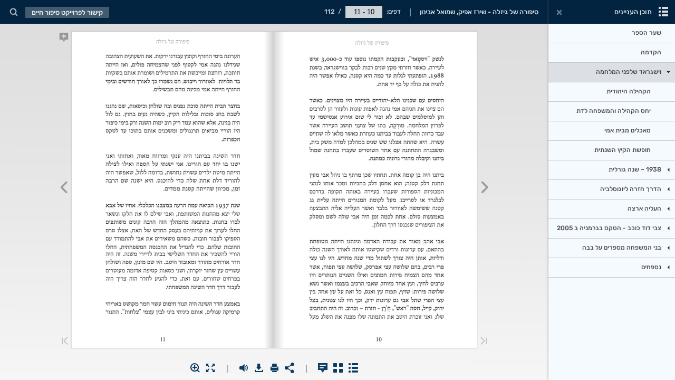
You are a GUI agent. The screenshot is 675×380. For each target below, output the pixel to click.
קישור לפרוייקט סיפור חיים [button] (67, 12)
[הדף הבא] (63, 189)
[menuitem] (13, 12)
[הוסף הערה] (63, 39)
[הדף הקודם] (485, 189)
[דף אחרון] (65, 342)
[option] (611, 33)
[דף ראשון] (483, 342)
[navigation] (364, 11)
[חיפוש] (13, 12)
